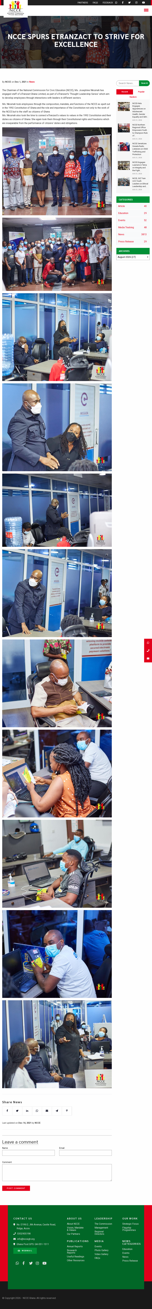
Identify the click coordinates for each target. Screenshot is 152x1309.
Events (98, 1246)
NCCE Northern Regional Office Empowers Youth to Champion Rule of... (140, 130)
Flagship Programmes (129, 1229)
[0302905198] (148, 650)
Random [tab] (133, 97)
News (32, 82)
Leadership (104, 1218)
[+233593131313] (148, 643)
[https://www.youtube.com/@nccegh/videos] (43, 1263)
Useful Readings (75, 1256)
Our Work (130, 1218)
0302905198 (24, 1233)
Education (127, 1249)
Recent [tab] (125, 92)
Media (99, 1241)
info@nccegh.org (26, 1239)
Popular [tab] (141, 92)
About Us (74, 1218)
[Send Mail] (148, 658)
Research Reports (72, 1251)
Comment (7, 1162)
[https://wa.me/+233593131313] (16, 1263)
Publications (77, 1241)
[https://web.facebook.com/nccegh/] (23, 1263)
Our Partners (73, 1234)
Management (101, 1228)
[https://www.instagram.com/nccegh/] (36, 1263)
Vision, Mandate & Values (75, 1229)
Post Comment (16, 1188)
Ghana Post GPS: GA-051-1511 (33, 1244)
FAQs (97, 1258)
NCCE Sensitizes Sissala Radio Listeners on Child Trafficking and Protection (140, 148)
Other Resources (75, 1260)
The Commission (103, 1224)
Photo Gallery (102, 1250)
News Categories (131, 1242)
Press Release (130, 1261)
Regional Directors (99, 1232)
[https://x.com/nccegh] (30, 1263)
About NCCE (73, 1224)
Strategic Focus (130, 1224)
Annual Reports (75, 1246)
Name (5, 1148)
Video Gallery (101, 1254)
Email (61, 1148)
